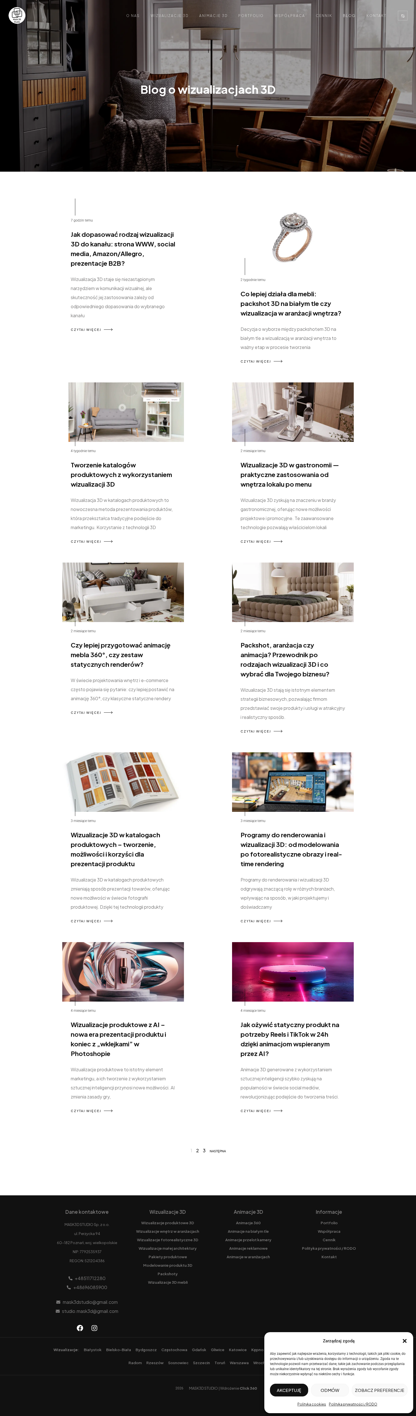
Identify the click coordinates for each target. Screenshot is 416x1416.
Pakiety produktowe (168, 1257)
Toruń (220, 1362)
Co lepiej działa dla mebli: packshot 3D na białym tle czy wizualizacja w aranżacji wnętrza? (291, 303)
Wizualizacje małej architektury (168, 1248)
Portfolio (251, 16)
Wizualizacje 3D (169, 16)
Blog (349, 16)
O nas (133, 16)
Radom (135, 1362)
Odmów (330, 1390)
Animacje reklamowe (248, 1248)
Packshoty (168, 1274)
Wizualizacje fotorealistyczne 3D (167, 1240)
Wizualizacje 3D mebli (168, 1282)
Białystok (93, 1349)
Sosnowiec (178, 1362)
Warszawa (239, 1362)
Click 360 (248, 1388)
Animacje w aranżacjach (248, 1257)
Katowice (238, 1349)
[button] (405, 1341)
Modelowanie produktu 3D (167, 1265)
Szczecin (201, 1362)
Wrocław (261, 1362)
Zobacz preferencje (379, 1390)
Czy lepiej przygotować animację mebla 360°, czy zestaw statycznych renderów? (120, 654)
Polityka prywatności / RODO (353, 1404)
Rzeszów (155, 1362)
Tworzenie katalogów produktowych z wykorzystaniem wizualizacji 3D (121, 474)
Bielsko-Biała (118, 1349)
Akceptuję (289, 1390)
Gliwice (217, 1349)
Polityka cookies (311, 1404)
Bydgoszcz (146, 1349)
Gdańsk (199, 1349)
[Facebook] (79, 1327)
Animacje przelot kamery (248, 1240)
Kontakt (376, 16)
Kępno (257, 1349)
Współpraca (290, 16)
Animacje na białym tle (248, 1231)
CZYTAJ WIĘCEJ (86, 329)
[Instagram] (94, 1327)
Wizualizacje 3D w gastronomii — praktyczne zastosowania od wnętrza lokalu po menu (290, 474)
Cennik (324, 16)
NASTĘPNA (218, 1151)
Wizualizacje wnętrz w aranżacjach (167, 1231)
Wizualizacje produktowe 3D (167, 1223)
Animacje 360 (248, 1223)
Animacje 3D (213, 16)
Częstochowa (174, 1349)
